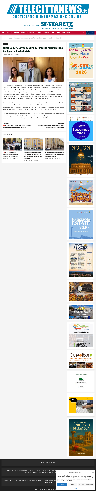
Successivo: (51, 125)
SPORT (39, 33)
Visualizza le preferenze (86, 485)
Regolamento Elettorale (48, 462)
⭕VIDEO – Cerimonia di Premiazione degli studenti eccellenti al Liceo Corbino (10, 154)
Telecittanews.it (27, 160)
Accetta (62, 485)
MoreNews (51, 489)
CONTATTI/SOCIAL (66, 33)
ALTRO (22, 33)
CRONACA (16, 33)
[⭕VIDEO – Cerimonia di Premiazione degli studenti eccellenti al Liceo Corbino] (12, 144)
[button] (93, 472)
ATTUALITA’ (9, 33)
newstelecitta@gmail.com (46, 472)
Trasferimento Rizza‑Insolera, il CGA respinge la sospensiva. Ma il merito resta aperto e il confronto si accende (33, 155)
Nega (72, 485)
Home (75, 488)
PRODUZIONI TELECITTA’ (48, 33)
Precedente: (17, 125)
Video (92, 33)
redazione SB (6, 54)
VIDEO (58, 33)
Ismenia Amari (6, 158)
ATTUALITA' (7, 146)
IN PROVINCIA (30, 33)
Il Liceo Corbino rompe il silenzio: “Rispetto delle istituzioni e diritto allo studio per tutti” (54, 154)
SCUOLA (5, 44)
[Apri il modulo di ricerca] (84, 32)
